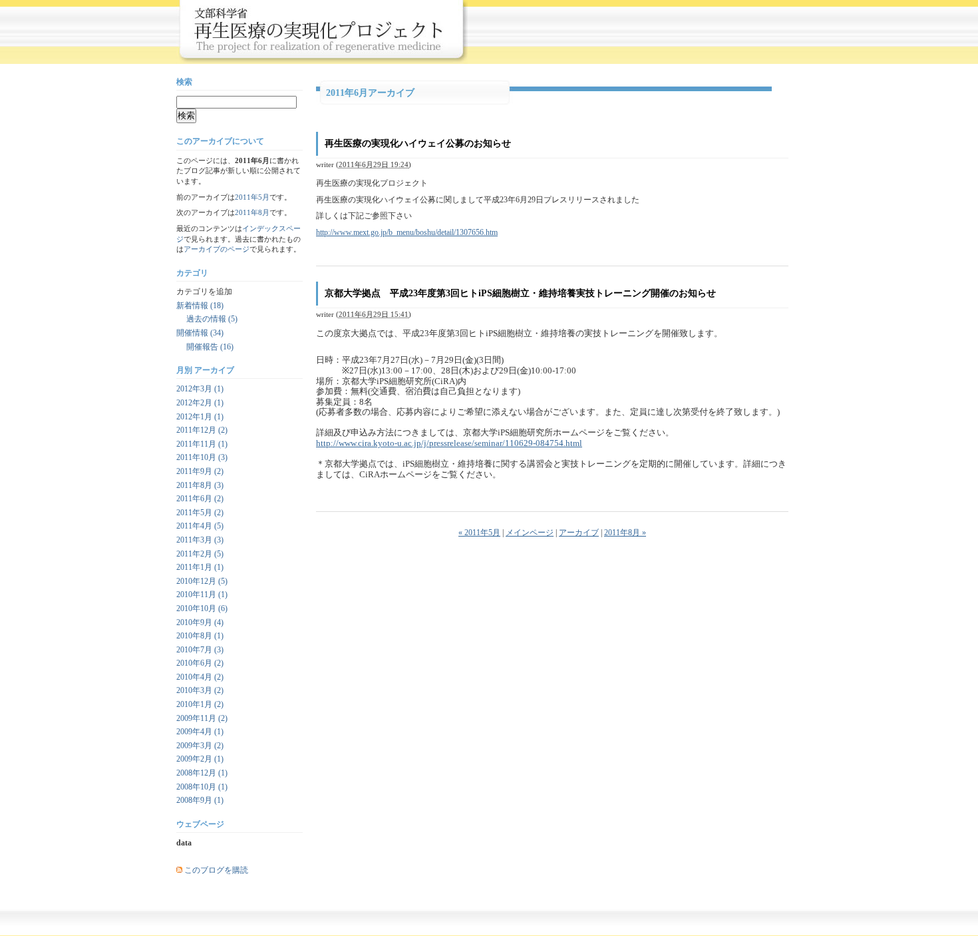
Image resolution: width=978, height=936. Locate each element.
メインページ (530, 532)
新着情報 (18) (200, 305)
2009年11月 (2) (202, 718)
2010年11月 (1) (202, 594)
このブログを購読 (216, 870)
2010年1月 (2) (200, 704)
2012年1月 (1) (200, 416)
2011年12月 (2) (202, 430)
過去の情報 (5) (212, 319)
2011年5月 (252, 197)
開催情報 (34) (200, 333)
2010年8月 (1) (200, 635)
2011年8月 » (625, 532)
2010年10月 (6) (202, 608)
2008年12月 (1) (202, 773)
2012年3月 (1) (200, 388)
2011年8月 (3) (200, 485)
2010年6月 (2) (200, 663)
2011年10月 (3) (202, 457)
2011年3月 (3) (200, 540)
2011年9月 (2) (200, 471)
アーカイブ (579, 532)
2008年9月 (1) (200, 800)
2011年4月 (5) (200, 526)
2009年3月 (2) (200, 745)
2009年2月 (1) (200, 759)
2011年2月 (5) (200, 554)
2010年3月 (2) (200, 690)
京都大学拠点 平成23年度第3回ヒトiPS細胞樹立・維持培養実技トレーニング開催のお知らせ (520, 293)
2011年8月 (252, 212)
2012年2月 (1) (200, 402)
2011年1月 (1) (200, 567)
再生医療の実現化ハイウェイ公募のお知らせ (418, 143)
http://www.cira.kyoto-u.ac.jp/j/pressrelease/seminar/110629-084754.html (449, 443)
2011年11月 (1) (202, 444)
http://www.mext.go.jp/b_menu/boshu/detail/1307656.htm (407, 232)
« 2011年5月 (479, 532)
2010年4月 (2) (200, 677)
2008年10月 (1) (202, 787)
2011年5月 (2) (200, 512)
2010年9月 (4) (200, 622)
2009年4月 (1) (200, 731)
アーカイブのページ (216, 249)
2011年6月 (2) (200, 498)
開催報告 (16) (210, 346)
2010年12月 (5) (202, 581)
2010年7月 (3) (200, 649)
